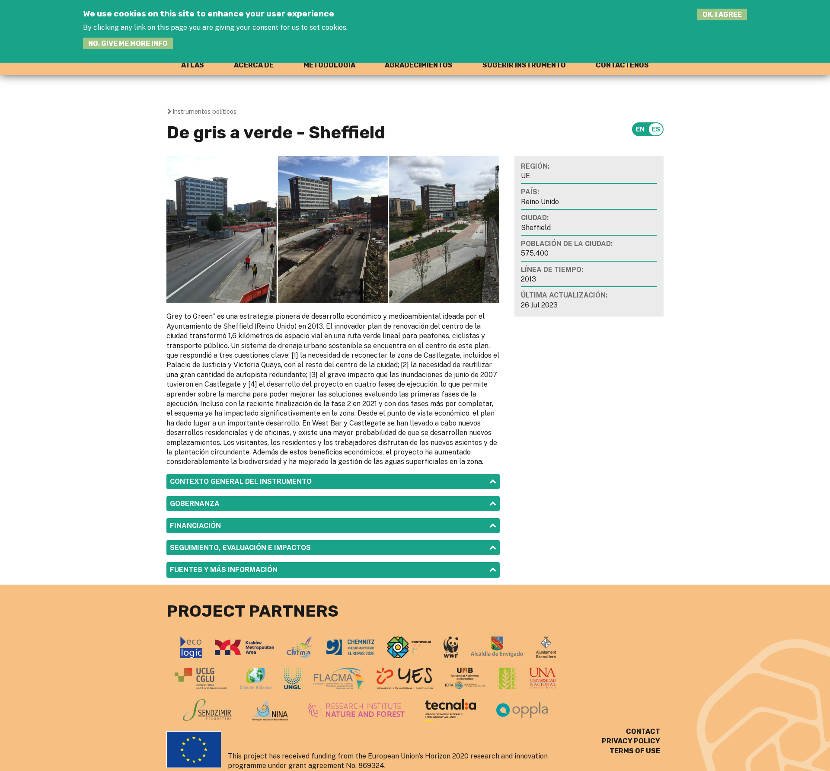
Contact (643, 731)
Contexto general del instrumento (241, 481)
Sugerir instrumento (524, 65)
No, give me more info (128, 43)
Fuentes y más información (224, 570)
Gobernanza (195, 503)
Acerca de (254, 65)
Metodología (329, 65)
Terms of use (635, 751)
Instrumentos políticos (204, 111)
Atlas (192, 65)
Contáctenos (622, 65)
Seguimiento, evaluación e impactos (240, 548)
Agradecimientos (419, 65)
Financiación (195, 525)
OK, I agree (722, 14)
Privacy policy (631, 741)
